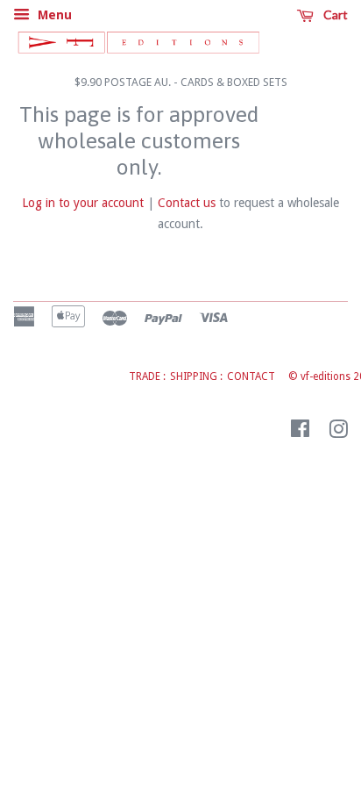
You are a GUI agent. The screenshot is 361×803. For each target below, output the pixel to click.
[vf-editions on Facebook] (300, 433)
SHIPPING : (196, 376)
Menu (53, 15)
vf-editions (325, 376)
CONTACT (251, 376)
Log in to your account (83, 203)
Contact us (187, 203)
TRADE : (147, 376)
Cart (334, 14)
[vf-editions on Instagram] (338, 433)
